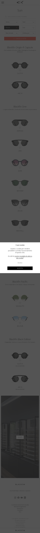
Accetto (20, 268)
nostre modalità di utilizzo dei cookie (23, 257)
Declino (20, 263)
